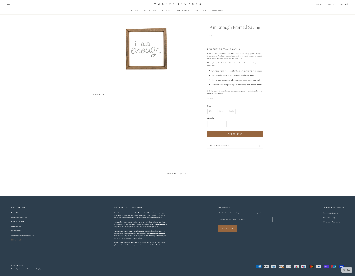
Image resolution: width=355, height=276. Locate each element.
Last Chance (182, 10)
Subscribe (227, 228)
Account (320, 4)
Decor (134, 10)
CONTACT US (16, 240)
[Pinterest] (223, 97)
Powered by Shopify (34, 269)
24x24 (231, 111)
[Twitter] (219, 97)
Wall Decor (150, 10)
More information (219, 146)
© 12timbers (17, 266)
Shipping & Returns (330, 213)
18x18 (221, 111)
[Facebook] (216, 97)
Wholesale (218, 10)
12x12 (211, 111)
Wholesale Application (332, 222)
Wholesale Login (329, 218)
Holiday (166, 10)
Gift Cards (200, 10)
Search (331, 4)
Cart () (344, 4)
